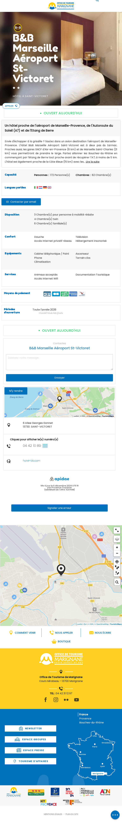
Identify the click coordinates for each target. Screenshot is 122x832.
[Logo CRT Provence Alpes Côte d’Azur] (72, 802)
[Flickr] (66, 701)
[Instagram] (56, 701)
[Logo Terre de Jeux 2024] (70, 792)
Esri (85, 624)
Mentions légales (53, 814)
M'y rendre (16, 391)
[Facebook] (45, 701)
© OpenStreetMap (101, 624)
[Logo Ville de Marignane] (14, 792)
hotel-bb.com (31, 460)
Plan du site (72, 814)
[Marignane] (61, 659)
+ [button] (117, 547)
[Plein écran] (117, 530)
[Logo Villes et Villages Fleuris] (36, 792)
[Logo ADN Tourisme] (105, 792)
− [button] (117, 553)
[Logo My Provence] (48, 802)
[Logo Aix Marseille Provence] (87, 792)
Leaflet (79, 624)
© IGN (90, 624)
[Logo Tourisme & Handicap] (55, 792)
